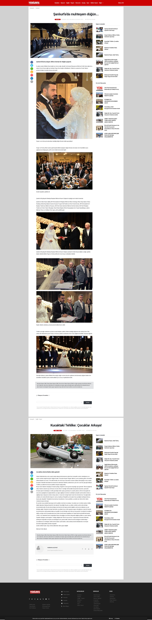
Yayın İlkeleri (32, 606)
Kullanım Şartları (46, 604)
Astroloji (112, 601)
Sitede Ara (112, 595)
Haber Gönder (45, 608)
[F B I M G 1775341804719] (64, 231)
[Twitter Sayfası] (33, 599)
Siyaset (63, 3)
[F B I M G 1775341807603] (64, 171)
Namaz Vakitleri (97, 598)
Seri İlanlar (96, 607)
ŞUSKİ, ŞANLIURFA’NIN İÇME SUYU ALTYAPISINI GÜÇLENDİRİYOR (111, 135)
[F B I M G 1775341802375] (64, 354)
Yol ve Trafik (97, 596)
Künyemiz (65, 603)
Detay (111, 618)
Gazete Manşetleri (98, 610)
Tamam (118, 618)
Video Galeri (66, 594)
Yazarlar (65, 597)
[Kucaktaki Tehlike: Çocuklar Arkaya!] (61, 451)
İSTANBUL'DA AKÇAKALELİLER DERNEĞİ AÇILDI (111, 101)
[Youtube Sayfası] (38, 599)
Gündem (57, 3)
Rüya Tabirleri (113, 600)
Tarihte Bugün (97, 603)
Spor (88, 3)
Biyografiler (112, 598)
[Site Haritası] (47, 599)
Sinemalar (96, 605)
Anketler (112, 596)
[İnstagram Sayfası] (35, 599)
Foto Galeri (66, 591)
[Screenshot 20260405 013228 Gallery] (64, 105)
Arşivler (65, 600)
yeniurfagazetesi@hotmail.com (55, 550)
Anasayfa (32, 8)
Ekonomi (78, 3)
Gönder (88, 402)
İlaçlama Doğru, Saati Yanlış (111, 55)
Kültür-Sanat (94, 3)
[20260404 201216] (64, 274)
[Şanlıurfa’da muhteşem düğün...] (61, 40)
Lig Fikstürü (96, 601)
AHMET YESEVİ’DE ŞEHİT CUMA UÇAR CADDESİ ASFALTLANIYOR (110, 120)
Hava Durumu (97, 595)
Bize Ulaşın (66, 606)
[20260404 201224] (64, 306)
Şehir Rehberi (97, 608)
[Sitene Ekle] (49, 599)
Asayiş (83, 3)
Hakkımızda (32, 604)
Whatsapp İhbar (46, 606)
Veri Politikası (32, 608)
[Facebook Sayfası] (30, 599)
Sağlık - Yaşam (70, 3)
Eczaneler (96, 600)
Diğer (100, 3)
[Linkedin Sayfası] (41, 599)
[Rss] (44, 599)
